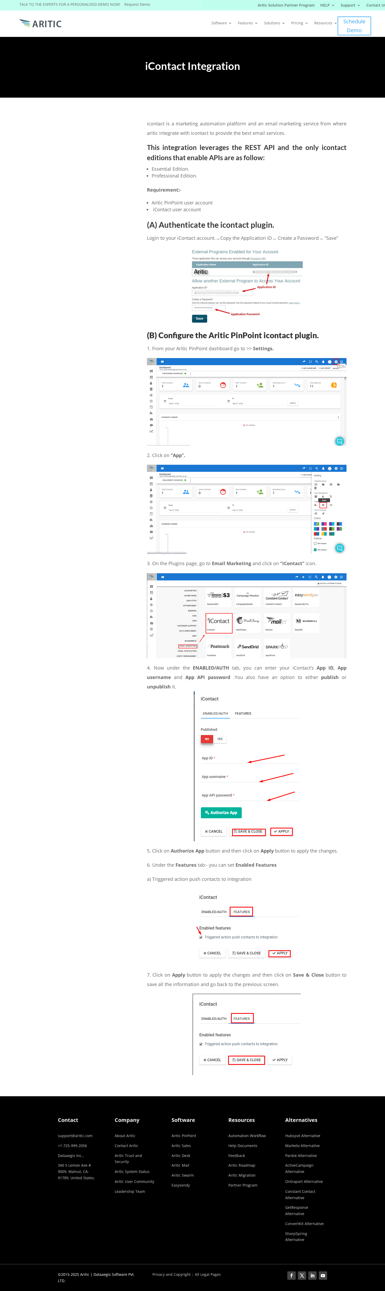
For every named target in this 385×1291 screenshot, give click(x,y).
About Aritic (125, 1135)
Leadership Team (130, 1191)
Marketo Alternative (302, 1145)
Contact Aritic (126, 1145)
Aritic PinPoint (184, 1135)
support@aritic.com (75, 1135)
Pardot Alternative (301, 1155)
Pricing (297, 23)
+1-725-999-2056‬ (72, 1145)
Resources (323, 23)
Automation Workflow (247, 1135)
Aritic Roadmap (241, 1165)
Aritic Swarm (183, 1175)
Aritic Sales (181, 1145)
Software (219, 23)
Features (245, 23)
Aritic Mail (180, 1165)
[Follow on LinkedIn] (312, 1275)
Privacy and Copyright (171, 1274)
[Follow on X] (302, 1275)
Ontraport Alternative (304, 1181)
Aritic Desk (181, 1155)
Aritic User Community (134, 1181)
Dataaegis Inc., (71, 1155)
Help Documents (242, 1145)
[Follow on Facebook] (291, 1275)
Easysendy (181, 1185)
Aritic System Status (132, 1171)
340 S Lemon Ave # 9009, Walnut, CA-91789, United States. (76, 1171)
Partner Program (242, 1185)
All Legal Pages (208, 1274)
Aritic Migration (242, 1175)
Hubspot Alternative (302, 1135)
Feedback (236, 1155)
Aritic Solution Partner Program (286, 5)
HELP (325, 5)
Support (348, 5)
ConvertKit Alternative (304, 1223)
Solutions (272, 23)
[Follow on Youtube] (323, 1275)
